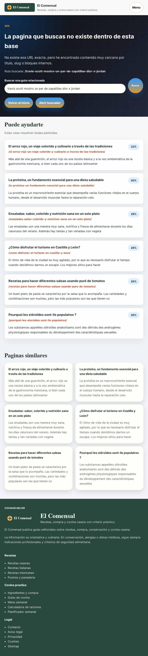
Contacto (14, 627)
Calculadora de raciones (24, 607)
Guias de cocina (19, 597)
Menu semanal (17, 602)
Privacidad (15, 636)
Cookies (13, 641)
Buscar (135, 85)
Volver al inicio (18, 103)
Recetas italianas (19, 568)
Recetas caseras (19, 563)
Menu (136, 7)
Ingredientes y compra (23, 593)
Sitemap (13, 646)
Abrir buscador (50, 103)
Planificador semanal (22, 612)
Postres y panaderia (21, 577)
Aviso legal (15, 632)
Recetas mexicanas (21, 573)
